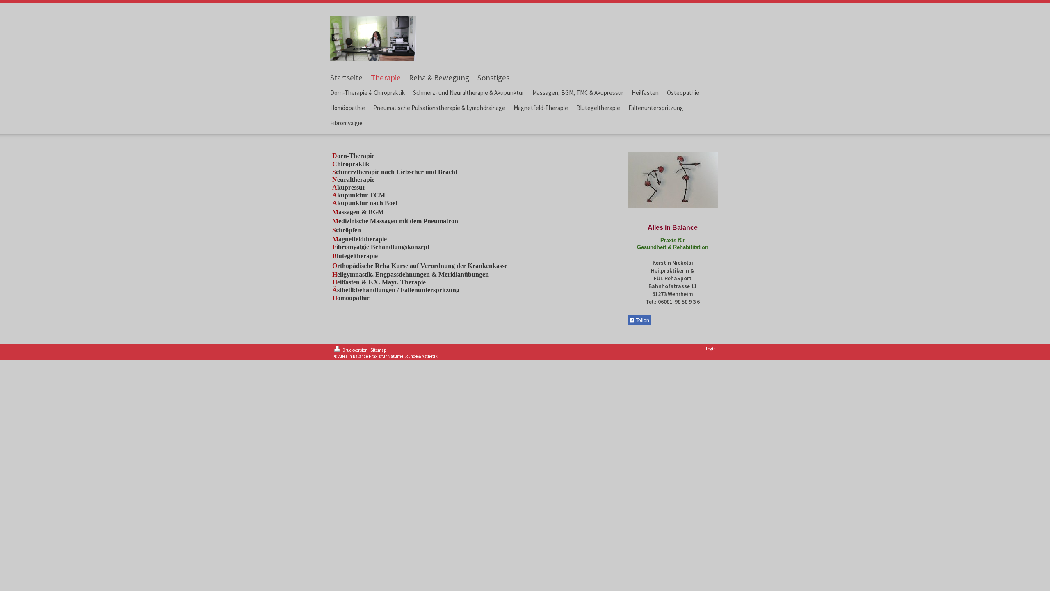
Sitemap (378, 350)
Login (711, 349)
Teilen (642, 320)
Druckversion (355, 350)
